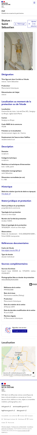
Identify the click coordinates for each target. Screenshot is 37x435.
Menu (34, 3)
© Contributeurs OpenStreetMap (21, 375)
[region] (18, 361)
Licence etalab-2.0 (23, 430)
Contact (22, 416)
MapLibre (5, 373)
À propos (30, 416)
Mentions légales (6, 427)
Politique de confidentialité (18, 427)
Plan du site (11, 422)
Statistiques (21, 419)
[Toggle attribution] (33, 373)
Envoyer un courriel (19, 331)
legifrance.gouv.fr (7, 411)
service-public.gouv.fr (20, 407)
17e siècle (5, 194)
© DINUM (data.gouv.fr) (17, 373)
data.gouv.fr (21, 411)
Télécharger (21, 24)
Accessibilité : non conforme (9, 416)
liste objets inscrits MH (10, 250)
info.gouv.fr (5, 407)
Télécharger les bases (9, 419)
